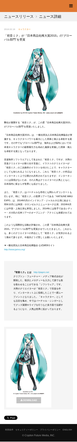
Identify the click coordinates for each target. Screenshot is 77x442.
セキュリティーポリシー (26, 430)
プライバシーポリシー (50, 430)
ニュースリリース (19, 16)
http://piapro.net (41, 272)
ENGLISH (67, 430)
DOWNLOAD (30, 400)
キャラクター (24, 29)
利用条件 (9, 430)
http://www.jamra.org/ (14, 249)
